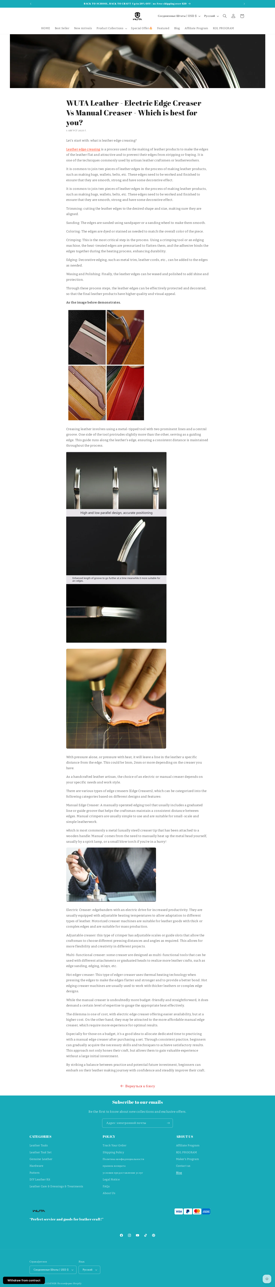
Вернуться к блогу (140, 1086)
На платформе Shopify (69, 1283)
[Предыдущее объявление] (31, 3)
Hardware (36, 1166)
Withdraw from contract (23, 1280)
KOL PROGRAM (186, 1152)
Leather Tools (39, 1145)
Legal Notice (111, 1179)
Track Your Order (114, 1145)
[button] (111, 28)
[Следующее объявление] (244, 3)
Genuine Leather (41, 1159)
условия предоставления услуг (123, 1172)
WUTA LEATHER (48, 1283)
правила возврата (114, 1166)
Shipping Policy (113, 1152)
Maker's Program (187, 1159)
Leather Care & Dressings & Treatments (56, 1186)
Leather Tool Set (41, 1152)
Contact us (183, 1166)
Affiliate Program (188, 1145)
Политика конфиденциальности (123, 1159)
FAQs (106, 1186)
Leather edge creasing (83, 149)
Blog (179, 1172)
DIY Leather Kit (40, 1179)
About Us (109, 1193)
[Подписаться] (168, 1123)
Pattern (35, 1172)
